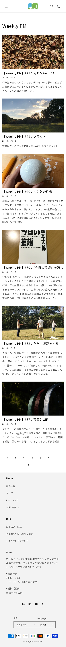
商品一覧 (10, 486)
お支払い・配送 (14, 526)
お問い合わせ (13, 507)
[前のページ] (7, 458)
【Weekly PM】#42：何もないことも (28, 73)
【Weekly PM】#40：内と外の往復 (27, 192)
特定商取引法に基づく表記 (19, 533)
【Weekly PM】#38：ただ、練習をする (30, 344)
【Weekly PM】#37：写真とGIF (25, 420)
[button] (6, 6)
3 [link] (32, 458)
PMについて (12, 500)
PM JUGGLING (36, 641)
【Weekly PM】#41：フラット (24, 136)
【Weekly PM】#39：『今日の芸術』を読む (32, 268)
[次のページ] (37, 465)
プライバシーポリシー (17, 540)
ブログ (9, 493)
